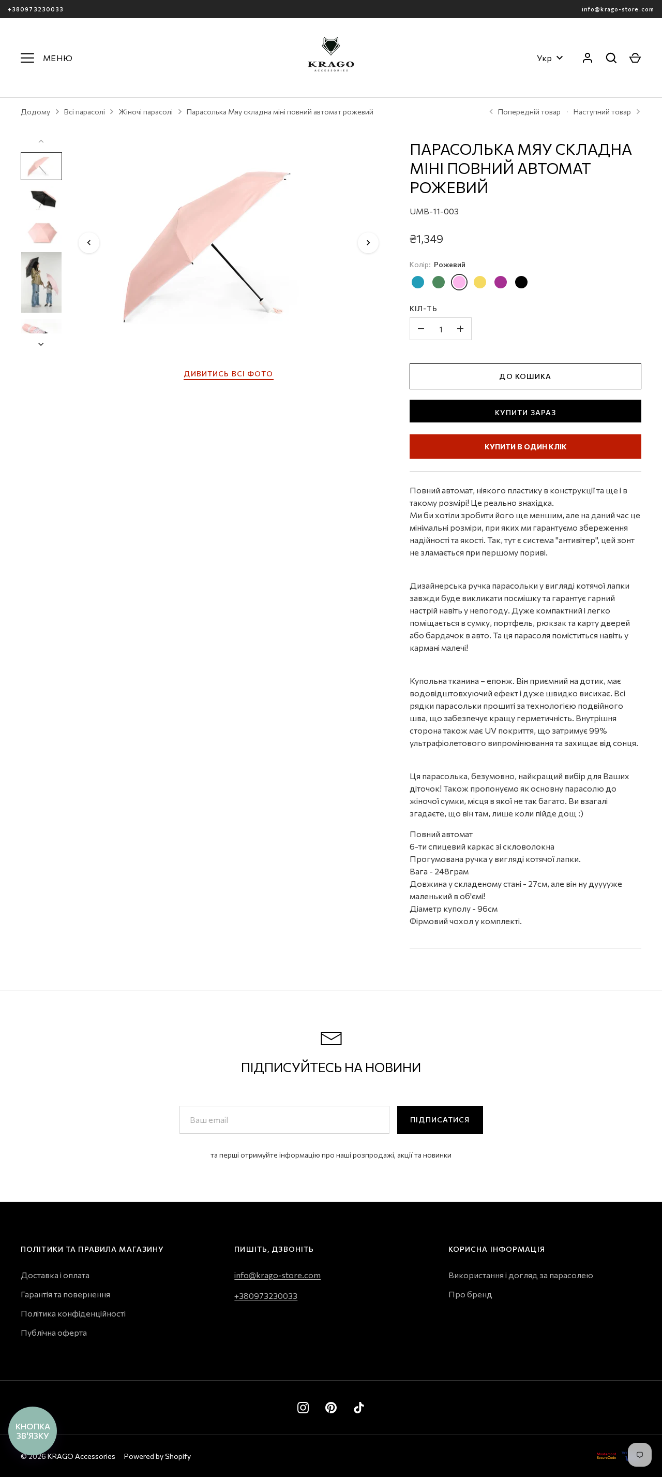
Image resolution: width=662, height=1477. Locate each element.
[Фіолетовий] (500, 282)
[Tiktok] (359, 1407)
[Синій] (418, 282)
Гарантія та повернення (65, 1294)
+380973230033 (36, 9)
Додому (35, 111)
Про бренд (470, 1294)
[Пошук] (611, 58)
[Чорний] (521, 282)
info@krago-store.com (618, 9)
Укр (544, 58)
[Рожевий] (459, 282)
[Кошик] (635, 58)
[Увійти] (587, 58)
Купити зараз (525, 412)
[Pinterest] (331, 1407)
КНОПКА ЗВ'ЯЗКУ (33, 1430)
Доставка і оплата (55, 1275)
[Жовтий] (480, 282)
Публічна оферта (54, 1332)
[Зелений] (438, 282)
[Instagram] (303, 1407)
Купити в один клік (526, 446)
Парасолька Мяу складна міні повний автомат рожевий (280, 111)
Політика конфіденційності (73, 1313)
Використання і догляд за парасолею (520, 1275)
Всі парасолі (84, 111)
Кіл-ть (424, 308)
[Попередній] (89, 242)
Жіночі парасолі (145, 111)
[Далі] (368, 242)
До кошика (525, 376)
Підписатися (440, 1119)
